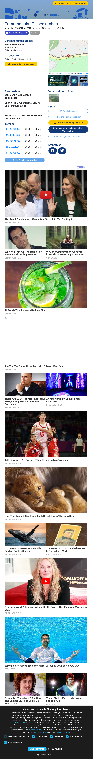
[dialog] (46, 732)
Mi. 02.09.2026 (13, 141)
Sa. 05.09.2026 (13, 153)
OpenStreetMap (65, 73)
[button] (46, 754)
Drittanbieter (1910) (17, 722)
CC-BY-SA (84, 73)
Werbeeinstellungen (36, 730)
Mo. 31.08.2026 (13, 135)
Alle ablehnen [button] (56, 749)
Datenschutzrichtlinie (64, 732)
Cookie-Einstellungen (40, 732)
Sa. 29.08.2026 (13, 129)
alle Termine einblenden (26, 160)
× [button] (90, 708)
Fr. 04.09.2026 (12, 147)
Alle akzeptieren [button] (37, 749)
